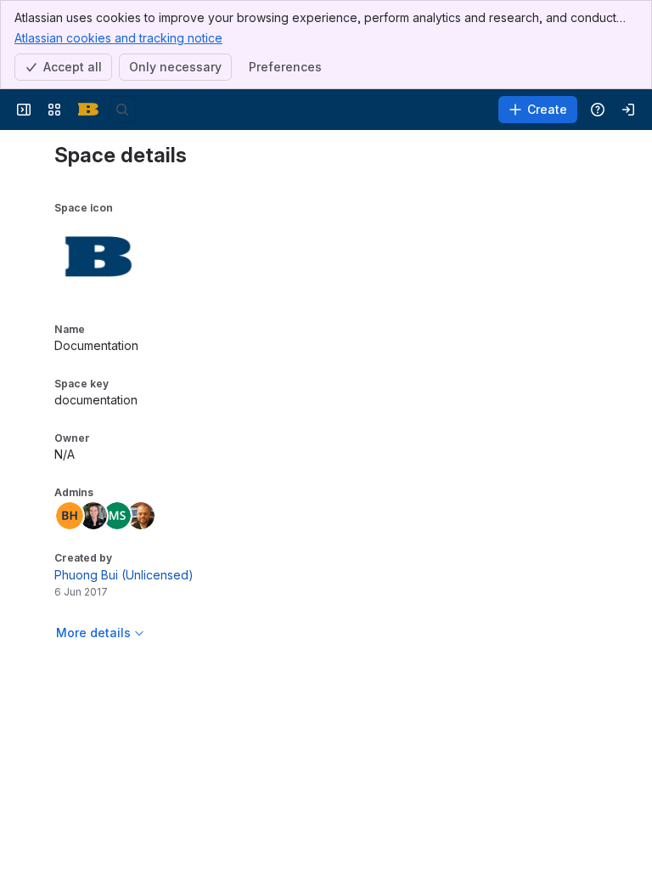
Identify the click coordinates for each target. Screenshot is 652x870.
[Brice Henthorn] (69, 515)
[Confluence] (88, 109)
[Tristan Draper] (93, 515)
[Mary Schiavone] (117, 515)
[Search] (122, 109)
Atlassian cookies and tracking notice (118, 38)
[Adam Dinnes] (141, 515)
